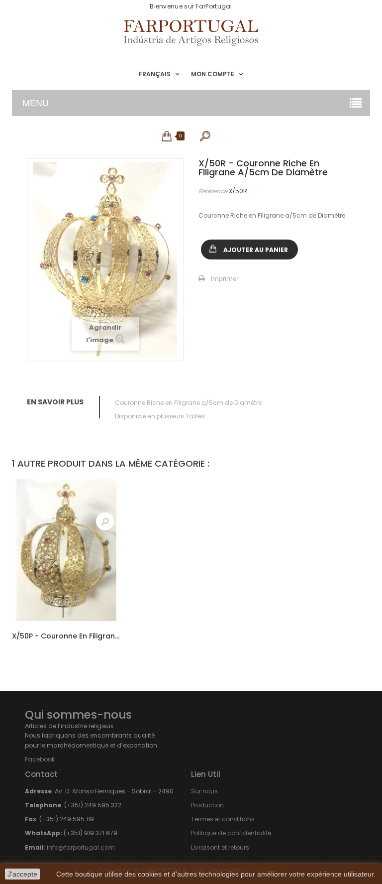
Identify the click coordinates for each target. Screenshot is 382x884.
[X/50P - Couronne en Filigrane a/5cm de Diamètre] (66, 550)
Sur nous (204, 791)
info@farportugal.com (81, 847)
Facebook (40, 759)
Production (207, 805)
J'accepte (22, 874)
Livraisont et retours (220, 847)
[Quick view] (105, 521)
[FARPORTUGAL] (191, 33)
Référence (212, 191)
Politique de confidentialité (231, 833)
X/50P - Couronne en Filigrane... (66, 636)
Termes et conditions (223, 819)
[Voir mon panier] (167, 136)
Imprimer (224, 278)
